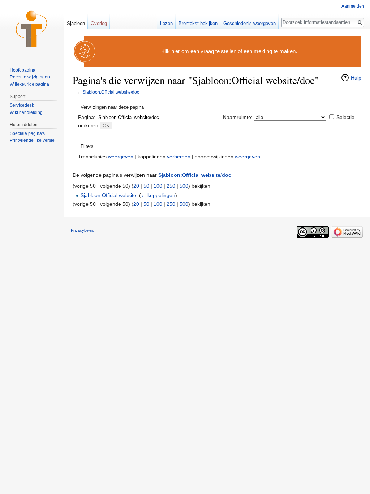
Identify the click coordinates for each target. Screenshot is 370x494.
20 (136, 186)
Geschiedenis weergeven (249, 23)
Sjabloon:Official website (108, 195)
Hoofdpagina (22, 70)
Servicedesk (22, 105)
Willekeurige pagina (29, 84)
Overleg (99, 23)
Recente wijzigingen (30, 77)
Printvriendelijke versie (32, 140)
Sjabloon (76, 23)
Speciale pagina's (27, 133)
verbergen (178, 156)
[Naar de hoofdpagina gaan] (32, 29)
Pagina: (86, 117)
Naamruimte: (238, 117)
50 (146, 186)
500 (184, 186)
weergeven (120, 156)
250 (171, 186)
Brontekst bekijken (198, 23)
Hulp (356, 78)
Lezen (166, 23)
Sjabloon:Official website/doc (110, 92)
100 (158, 186)
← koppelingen (158, 195)
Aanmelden (352, 6)
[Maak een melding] (84, 51)
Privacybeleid (82, 230)
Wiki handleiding (26, 112)
